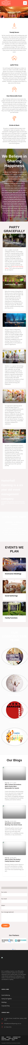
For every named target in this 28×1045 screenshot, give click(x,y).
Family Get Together (6, 998)
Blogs (13, 1039)
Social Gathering (5, 995)
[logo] (6, 3)
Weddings (4, 1002)
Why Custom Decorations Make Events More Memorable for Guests (13, 786)
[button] (15, 949)
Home (2, 1037)
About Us (8, 1037)
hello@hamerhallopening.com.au (12, 1023)
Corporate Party (5, 1006)
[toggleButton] (25, 3)
